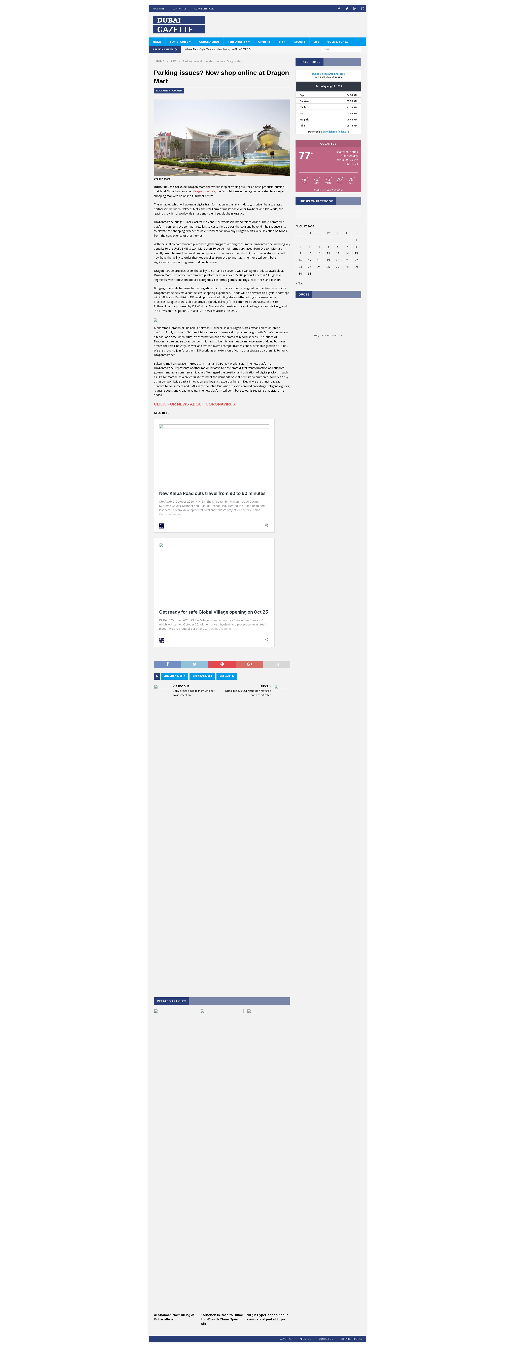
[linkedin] (354, 8)
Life (316, 42)
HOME (157, 42)
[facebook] (339, 8)
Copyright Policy (205, 8)
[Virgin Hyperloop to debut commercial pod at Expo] (268, 1309)
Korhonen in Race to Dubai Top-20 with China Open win (222, 1319)
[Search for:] (341, 49)
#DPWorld (226, 676)
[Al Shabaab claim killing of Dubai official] (175, 1309)
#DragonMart (202, 676)
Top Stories (179, 42)
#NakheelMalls (174, 676)
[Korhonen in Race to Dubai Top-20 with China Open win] (222, 1309)
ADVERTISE (158, 8)
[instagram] (362, 8)
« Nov (299, 283)
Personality (237, 42)
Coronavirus (209, 42)
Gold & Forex (337, 42)
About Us (305, 1338)
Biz (281, 42)
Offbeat (264, 42)
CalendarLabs (336, 335)
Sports (299, 42)
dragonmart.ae (204, 191)
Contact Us (179, 8)
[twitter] (346, 8)
